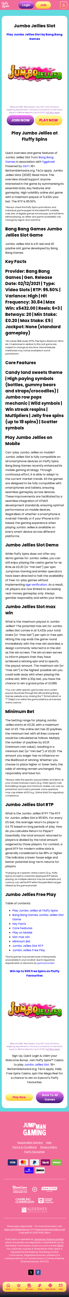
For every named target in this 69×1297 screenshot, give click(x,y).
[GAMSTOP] (49, 1189)
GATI (26, 166)
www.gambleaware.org (17, 1229)
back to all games (50, 1097)
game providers (45, 963)
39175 (60, 1245)
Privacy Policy (48, 1147)
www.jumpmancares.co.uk (50, 1229)
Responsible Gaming (30, 1142)
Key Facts (19, 924)
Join (43, 5)
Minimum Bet (21, 941)
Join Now (20, 120)
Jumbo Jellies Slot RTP (27, 946)
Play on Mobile (22, 933)
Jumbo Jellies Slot (36, 1065)
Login (26, 5)
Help (48, 1142)
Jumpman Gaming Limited (49, 1239)
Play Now (48, 120)
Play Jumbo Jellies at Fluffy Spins (35, 910)
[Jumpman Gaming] (34, 1134)
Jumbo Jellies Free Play (28, 950)
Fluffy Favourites (34, 1152)
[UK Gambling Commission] (25, 1200)
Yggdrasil (48, 162)
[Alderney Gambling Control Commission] (34, 1209)
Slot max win (21, 937)
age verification (36, 585)
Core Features (22, 928)
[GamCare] (20, 1189)
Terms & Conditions (24, 1147)
